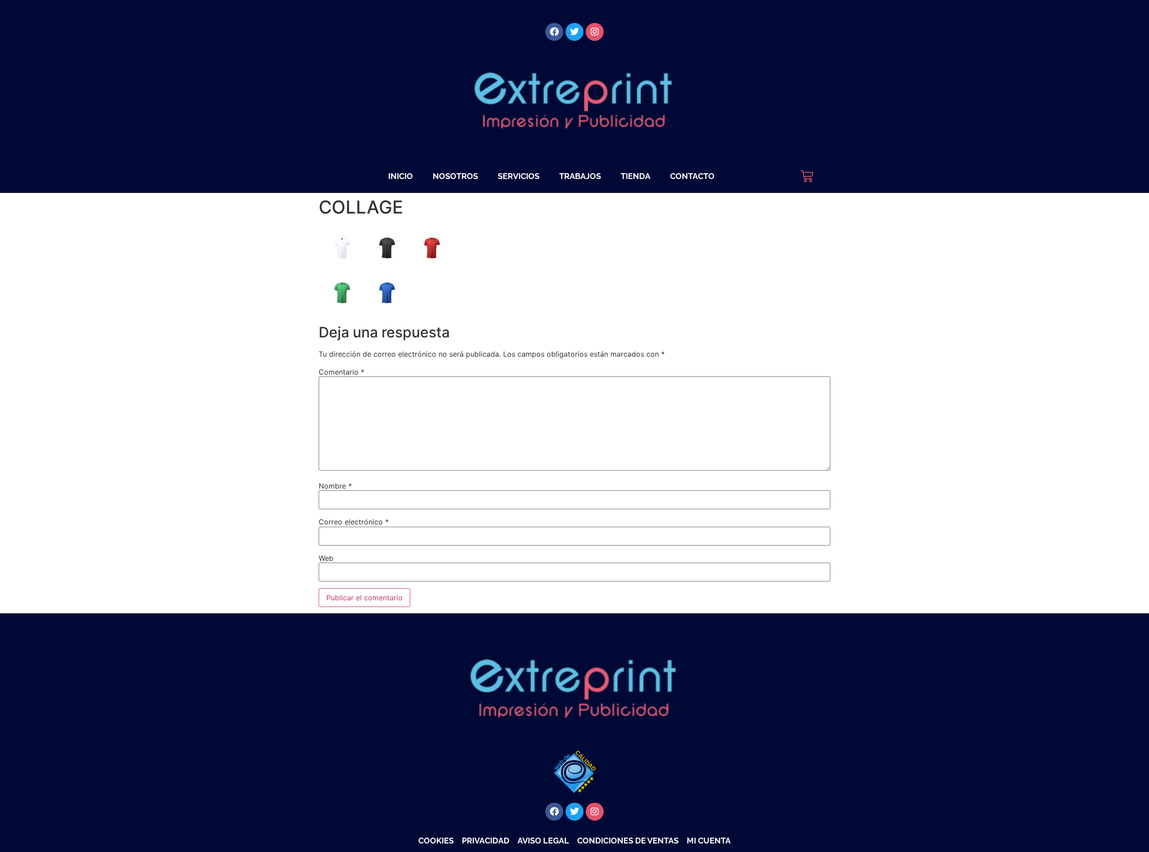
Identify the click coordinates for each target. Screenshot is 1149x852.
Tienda (635, 176)
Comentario (341, 372)
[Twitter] (574, 32)
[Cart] (807, 176)
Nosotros (455, 176)
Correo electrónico (354, 521)
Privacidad (485, 840)
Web (326, 558)
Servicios (518, 176)
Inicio (400, 176)
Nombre (335, 485)
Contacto (692, 176)
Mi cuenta (709, 840)
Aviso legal (543, 840)
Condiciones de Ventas (628, 840)
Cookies (436, 840)
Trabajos (580, 176)
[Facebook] (554, 32)
